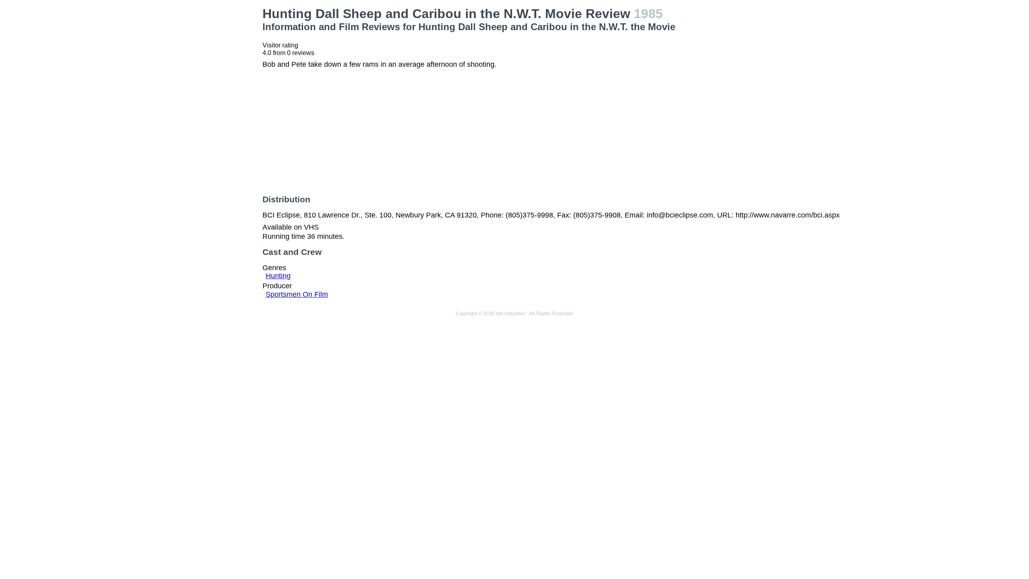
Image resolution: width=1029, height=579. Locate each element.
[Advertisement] (175, 62)
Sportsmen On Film (297, 294)
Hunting (278, 276)
